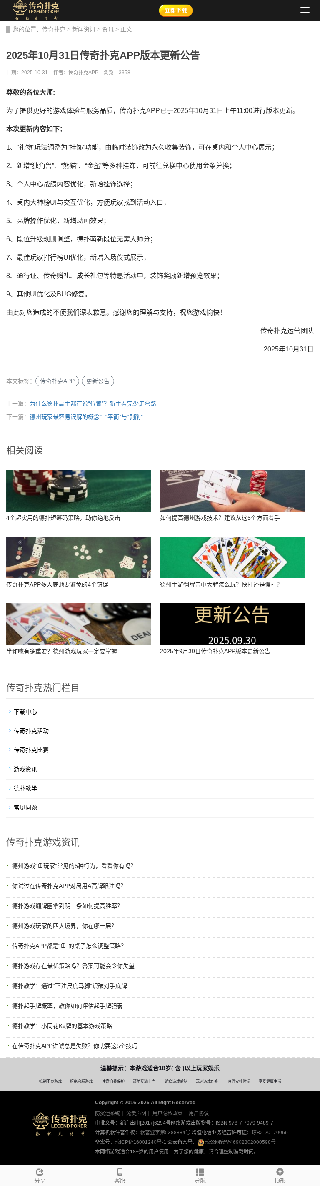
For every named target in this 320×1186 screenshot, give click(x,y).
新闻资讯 (83, 29)
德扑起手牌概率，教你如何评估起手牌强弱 (67, 1006)
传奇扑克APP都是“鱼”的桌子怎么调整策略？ (69, 946)
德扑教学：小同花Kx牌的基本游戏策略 (62, 1026)
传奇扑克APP (57, 381)
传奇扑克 (53, 29)
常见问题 (25, 807)
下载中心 (25, 711)
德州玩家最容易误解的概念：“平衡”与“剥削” (86, 417)
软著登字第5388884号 (165, 1133)
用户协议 (199, 1113)
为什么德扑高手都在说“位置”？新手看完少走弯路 (93, 403)
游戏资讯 (25, 769)
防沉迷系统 (107, 1113)
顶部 (280, 1180)
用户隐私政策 (167, 1113)
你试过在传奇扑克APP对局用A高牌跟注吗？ (69, 886)
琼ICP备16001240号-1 (140, 1142)
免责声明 (136, 1113)
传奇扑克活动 (31, 730)
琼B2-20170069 (270, 1133)
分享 (40, 1180)
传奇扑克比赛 (31, 750)
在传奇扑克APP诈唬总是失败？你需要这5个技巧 (75, 1046)
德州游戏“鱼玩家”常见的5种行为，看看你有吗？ (74, 866)
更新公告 (98, 381)
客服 (120, 1180)
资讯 (108, 29)
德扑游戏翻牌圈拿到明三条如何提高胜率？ (67, 906)
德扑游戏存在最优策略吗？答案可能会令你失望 (73, 966)
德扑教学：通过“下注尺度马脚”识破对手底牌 (69, 986)
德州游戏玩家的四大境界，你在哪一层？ (64, 926)
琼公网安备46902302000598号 (240, 1142)
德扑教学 (25, 788)
